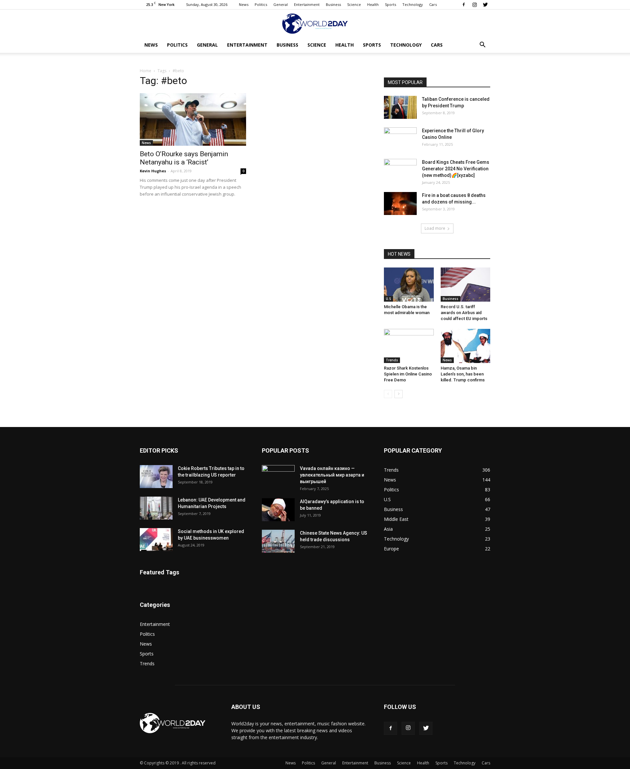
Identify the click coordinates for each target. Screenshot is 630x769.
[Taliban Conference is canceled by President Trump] (400, 107)
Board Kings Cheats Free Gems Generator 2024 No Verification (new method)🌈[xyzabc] (455, 169)
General (280, 4)
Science (354, 4)
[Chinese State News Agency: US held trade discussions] (278, 541)
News (243, 4)
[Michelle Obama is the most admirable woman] (409, 284)
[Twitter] (485, 4)
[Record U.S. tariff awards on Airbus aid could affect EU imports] (466, 284)
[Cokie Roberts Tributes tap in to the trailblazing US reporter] (156, 476)
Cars (433, 4)
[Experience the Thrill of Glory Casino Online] (400, 138)
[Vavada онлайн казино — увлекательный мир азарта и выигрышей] (278, 476)
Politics (261, 4)
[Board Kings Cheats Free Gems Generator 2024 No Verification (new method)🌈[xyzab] (400, 170)
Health (373, 4)
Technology (412, 4)
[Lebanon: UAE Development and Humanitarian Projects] (156, 508)
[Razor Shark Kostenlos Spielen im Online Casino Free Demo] (409, 346)
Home (145, 71)
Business (333, 4)
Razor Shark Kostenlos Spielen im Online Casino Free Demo (408, 374)
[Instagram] (474, 4)
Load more (435, 228)
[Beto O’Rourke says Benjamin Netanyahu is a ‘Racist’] (193, 119)
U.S (388, 298)
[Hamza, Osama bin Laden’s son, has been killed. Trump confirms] (466, 346)
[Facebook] (464, 4)
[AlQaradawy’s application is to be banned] (278, 509)
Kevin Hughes (153, 170)
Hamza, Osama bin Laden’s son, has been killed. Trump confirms (463, 374)
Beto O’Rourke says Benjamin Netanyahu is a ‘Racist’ (184, 158)
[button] (482, 45)
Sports (390, 4)
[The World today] (315, 23)
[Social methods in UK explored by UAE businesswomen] (156, 539)
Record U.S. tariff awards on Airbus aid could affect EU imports (464, 312)
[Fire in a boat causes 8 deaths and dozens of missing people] (400, 203)
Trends (392, 360)
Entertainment (307, 4)
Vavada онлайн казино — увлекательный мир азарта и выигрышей (332, 475)
